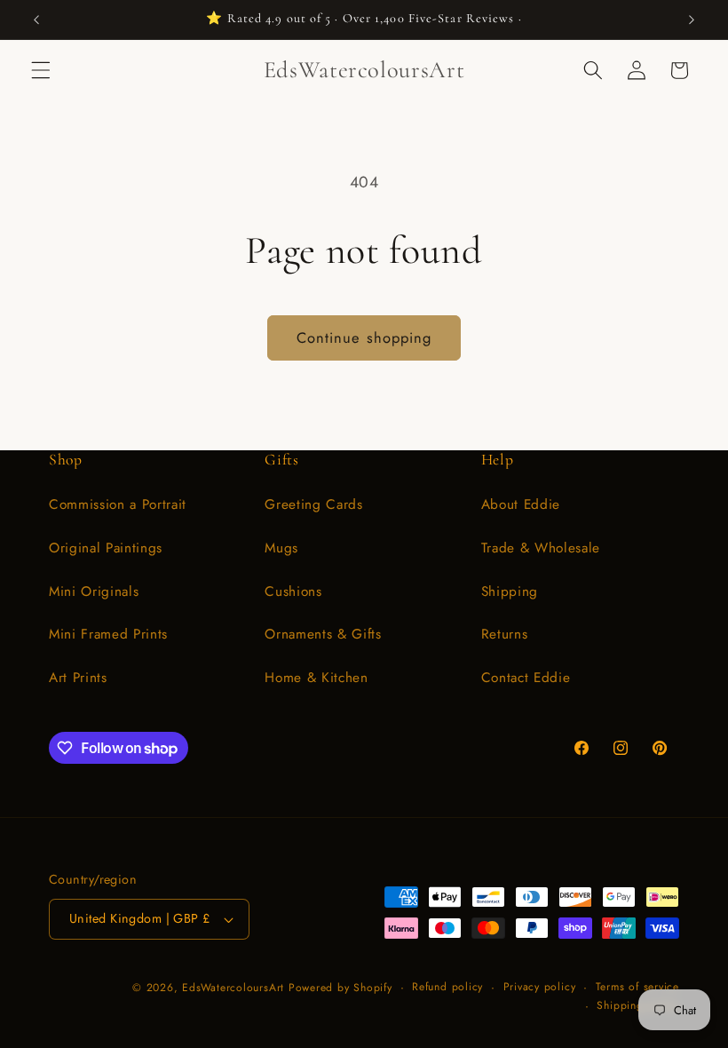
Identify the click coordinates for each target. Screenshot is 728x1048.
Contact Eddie (526, 677)
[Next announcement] (691, 19)
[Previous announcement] (36, 19)
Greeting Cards (313, 504)
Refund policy (447, 987)
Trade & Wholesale (540, 548)
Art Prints (78, 677)
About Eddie (520, 504)
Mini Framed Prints (108, 634)
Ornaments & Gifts (323, 634)
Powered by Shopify (340, 988)
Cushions (293, 591)
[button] (41, 70)
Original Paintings (105, 548)
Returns (504, 634)
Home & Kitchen (316, 677)
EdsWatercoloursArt (233, 988)
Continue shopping (364, 337)
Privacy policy (539, 987)
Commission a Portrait (117, 504)
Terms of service (637, 987)
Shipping (509, 591)
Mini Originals (93, 591)
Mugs (281, 548)
